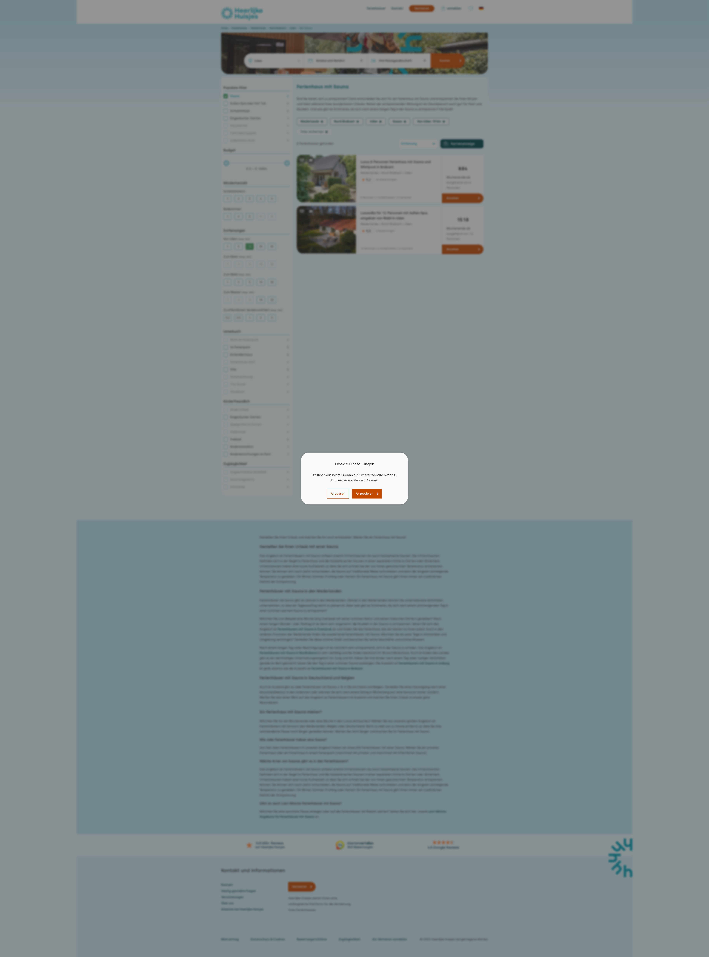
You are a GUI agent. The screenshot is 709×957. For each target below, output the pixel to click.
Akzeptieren (364, 493)
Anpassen (338, 493)
